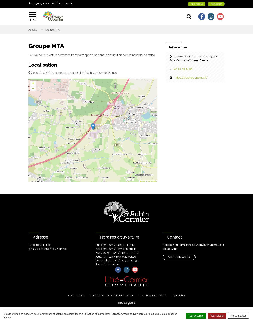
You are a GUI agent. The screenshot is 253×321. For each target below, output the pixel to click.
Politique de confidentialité (113, 295)
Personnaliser (238, 315)
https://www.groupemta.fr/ (191, 77)
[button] (93, 126)
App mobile (197, 4)
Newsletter (216, 4)
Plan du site (77, 295)
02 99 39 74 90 (183, 69)
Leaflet (143, 181)
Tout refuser (217, 315)
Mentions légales (154, 295)
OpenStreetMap (152, 181)
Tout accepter (196, 315)
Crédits (179, 295)
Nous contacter (179, 257)
